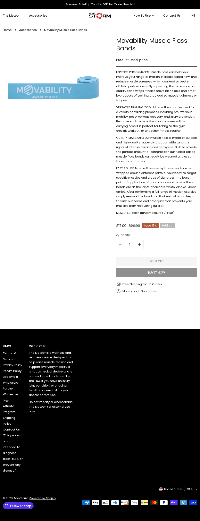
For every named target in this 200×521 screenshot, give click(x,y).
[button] (192, 15)
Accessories (28, 30)
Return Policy (12, 371)
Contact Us (11, 429)
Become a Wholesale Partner (10, 382)
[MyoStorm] (100, 15)
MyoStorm (21, 498)
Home (7, 30)
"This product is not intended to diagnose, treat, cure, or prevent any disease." (13, 453)
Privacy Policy (12, 365)
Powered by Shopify (42, 498)
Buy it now (156, 272)
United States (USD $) (179, 489)
